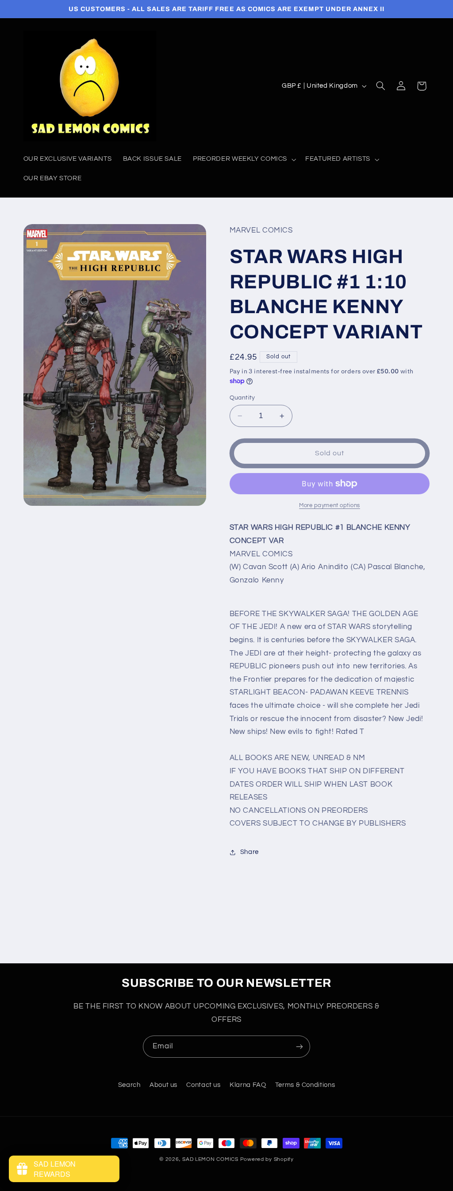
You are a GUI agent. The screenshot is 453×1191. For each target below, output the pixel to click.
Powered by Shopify (267, 1159)
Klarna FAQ (248, 1085)
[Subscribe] (299, 1046)
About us (163, 1085)
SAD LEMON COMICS (210, 1159)
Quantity (242, 398)
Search (129, 1085)
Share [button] (249, 852)
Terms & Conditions (305, 1085)
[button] (244, 159)
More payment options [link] (329, 505)
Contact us (203, 1085)
